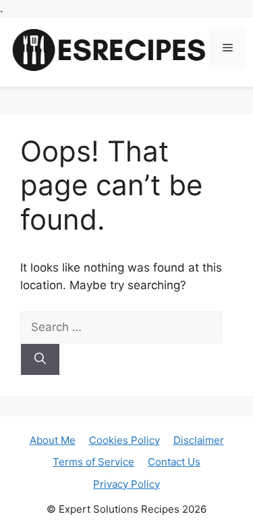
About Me (53, 440)
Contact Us (174, 461)
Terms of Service (93, 461)
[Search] (40, 359)
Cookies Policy (124, 440)
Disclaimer (198, 440)
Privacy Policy (126, 484)
